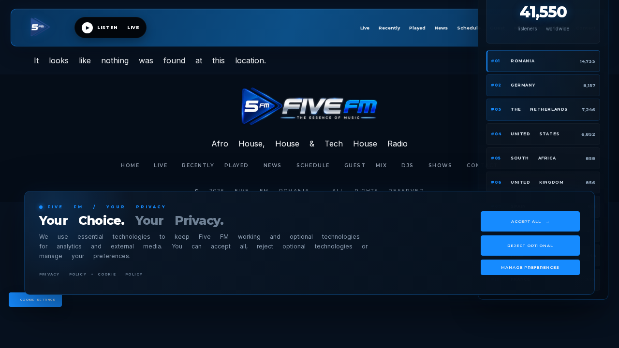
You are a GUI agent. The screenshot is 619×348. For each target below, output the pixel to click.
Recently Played (402, 27)
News (441, 27)
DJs (407, 165)
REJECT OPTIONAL (530, 245)
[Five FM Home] (43, 27)
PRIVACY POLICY (63, 274)
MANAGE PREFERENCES (530, 267)
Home (130, 165)
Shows (440, 165)
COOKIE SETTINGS (38, 300)
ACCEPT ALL (530, 221)
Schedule (469, 27)
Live (364, 27)
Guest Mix (365, 165)
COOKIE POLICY (120, 274)
